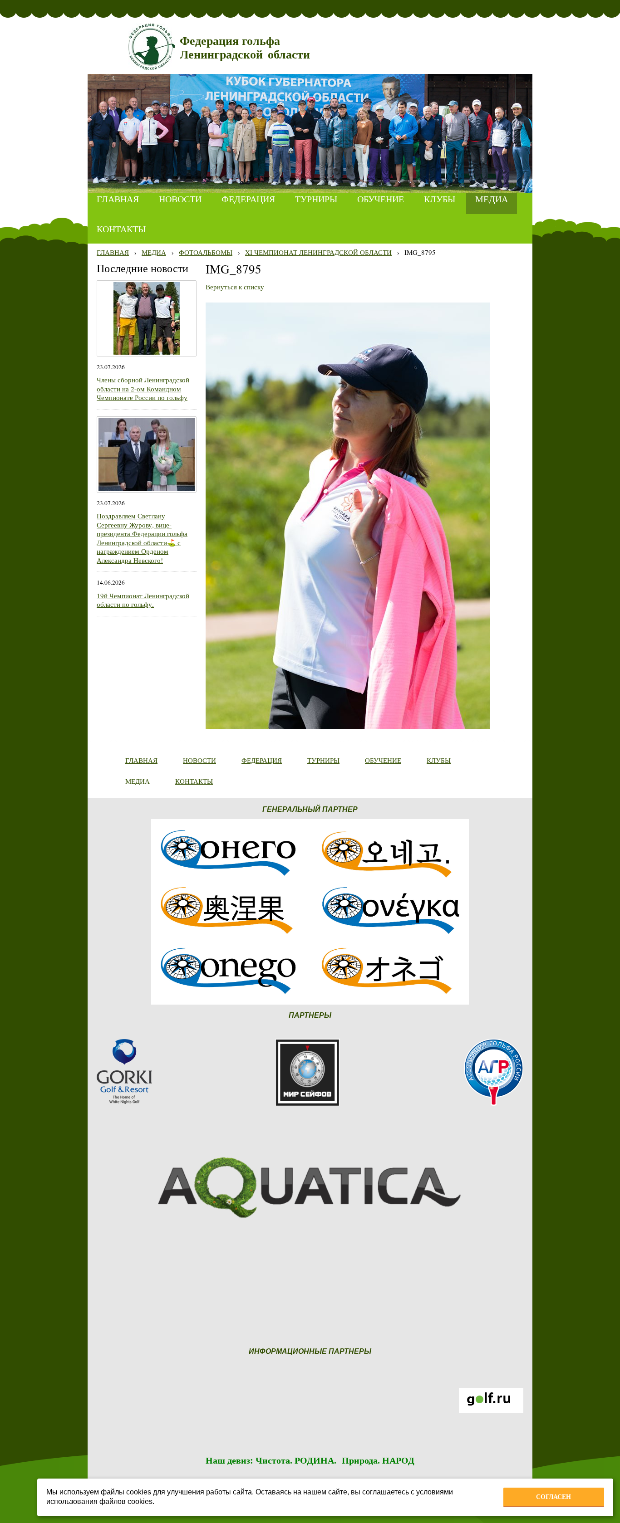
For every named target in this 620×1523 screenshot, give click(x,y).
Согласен (553, 1496)
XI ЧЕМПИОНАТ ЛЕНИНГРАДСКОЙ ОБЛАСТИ (318, 252)
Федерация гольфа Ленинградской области (245, 47)
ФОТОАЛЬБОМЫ (205, 252)
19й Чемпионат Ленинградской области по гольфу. (143, 600)
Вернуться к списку (235, 286)
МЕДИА (154, 252)
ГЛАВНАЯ (113, 252)
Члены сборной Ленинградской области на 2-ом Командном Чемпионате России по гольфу (143, 388)
